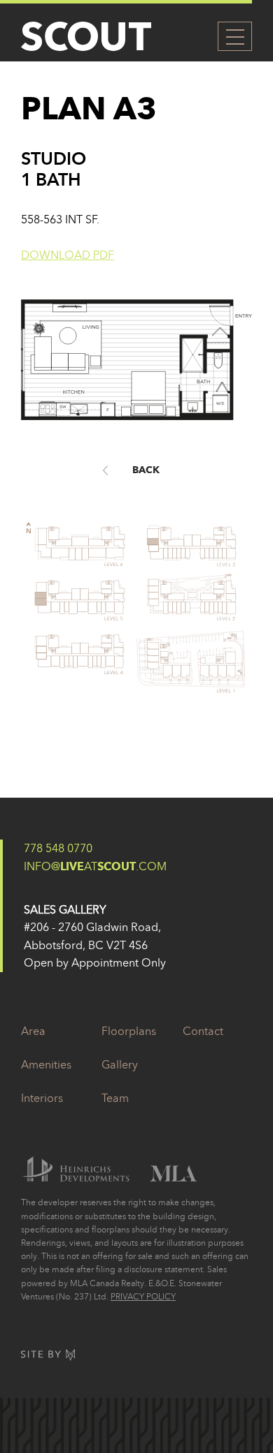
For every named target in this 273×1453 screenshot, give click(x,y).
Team (115, 1098)
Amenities (46, 1064)
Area (33, 1031)
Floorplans (129, 1031)
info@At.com (95, 866)
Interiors (42, 1098)
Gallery (120, 1064)
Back (146, 469)
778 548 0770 (58, 848)
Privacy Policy (143, 1296)
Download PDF (67, 255)
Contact (203, 1031)
